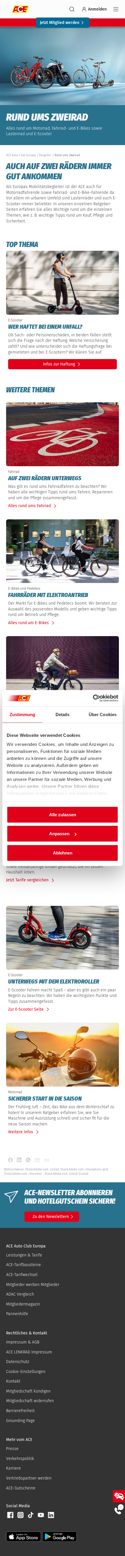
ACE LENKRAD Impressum (29, 1352)
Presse (12, 1448)
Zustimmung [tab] (22, 714)
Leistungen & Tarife (24, 1255)
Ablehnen (62, 852)
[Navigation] (116, 9)
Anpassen (59, 833)
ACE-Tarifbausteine (23, 1264)
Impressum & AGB (22, 1342)
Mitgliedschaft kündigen (28, 1391)
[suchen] (72, 9)
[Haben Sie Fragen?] (119, 1509)
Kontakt (13, 1381)
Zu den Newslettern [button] (51, 1216)
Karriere (13, 1468)
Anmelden (97, 9)
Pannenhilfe (17, 1313)
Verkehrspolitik (20, 1458)
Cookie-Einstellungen (25, 1371)
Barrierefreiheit (20, 1410)
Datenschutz (17, 1361)
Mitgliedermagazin (23, 1304)
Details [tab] (63, 714)
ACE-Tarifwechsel (22, 1274)
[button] (10, 1515)
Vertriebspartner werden (28, 1478)
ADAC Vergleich (20, 1294)
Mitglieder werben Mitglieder (32, 1284)
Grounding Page (20, 1420)
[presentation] (62, 326)
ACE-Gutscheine (20, 1488)
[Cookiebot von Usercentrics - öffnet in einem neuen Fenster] (92, 698)
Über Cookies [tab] (103, 714)
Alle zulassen (62, 814)
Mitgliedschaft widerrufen (30, 1400)
